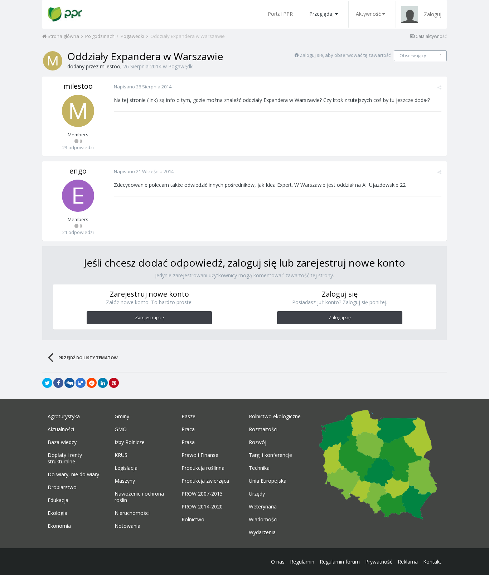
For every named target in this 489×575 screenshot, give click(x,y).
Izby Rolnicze (130, 442)
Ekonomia (59, 526)
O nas (278, 561)
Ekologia (57, 513)
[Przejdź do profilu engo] (78, 196)
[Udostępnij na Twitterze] (47, 383)
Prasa (188, 442)
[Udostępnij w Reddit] (92, 383)
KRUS (121, 455)
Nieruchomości (132, 513)
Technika (259, 468)
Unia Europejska (267, 481)
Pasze (188, 416)
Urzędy (257, 494)
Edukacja (58, 500)
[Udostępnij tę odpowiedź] (439, 87)
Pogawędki (181, 66)
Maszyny (125, 481)
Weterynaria (263, 506)
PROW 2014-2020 (202, 506)
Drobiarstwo (62, 487)
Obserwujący (413, 56)
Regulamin (302, 561)
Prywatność (378, 561)
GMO (121, 429)
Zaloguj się (340, 318)
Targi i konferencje (270, 455)
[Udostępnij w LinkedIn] (103, 383)
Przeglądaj (321, 13)
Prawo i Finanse (199, 455)
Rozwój (257, 442)
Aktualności (61, 429)
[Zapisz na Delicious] (81, 383)
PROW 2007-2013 (202, 494)
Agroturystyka (64, 416)
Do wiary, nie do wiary (73, 474)
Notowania (127, 526)
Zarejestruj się (149, 318)
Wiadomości (263, 519)
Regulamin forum (340, 561)
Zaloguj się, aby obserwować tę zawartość (345, 55)
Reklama (408, 561)
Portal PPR (280, 13)
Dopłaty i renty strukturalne (65, 458)
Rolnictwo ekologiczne (275, 416)
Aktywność (368, 13)
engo (78, 171)
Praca (188, 429)
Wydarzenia (262, 532)
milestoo (110, 66)
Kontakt (432, 561)
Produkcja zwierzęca (205, 481)
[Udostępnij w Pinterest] (114, 383)
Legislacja (126, 468)
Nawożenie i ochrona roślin (139, 497)
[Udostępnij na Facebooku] (58, 383)
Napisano (142, 86)
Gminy (122, 416)
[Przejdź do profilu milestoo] (52, 60)
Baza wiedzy (62, 442)
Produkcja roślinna (202, 468)
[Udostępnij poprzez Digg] (69, 383)
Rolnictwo (192, 519)
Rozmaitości (263, 429)
